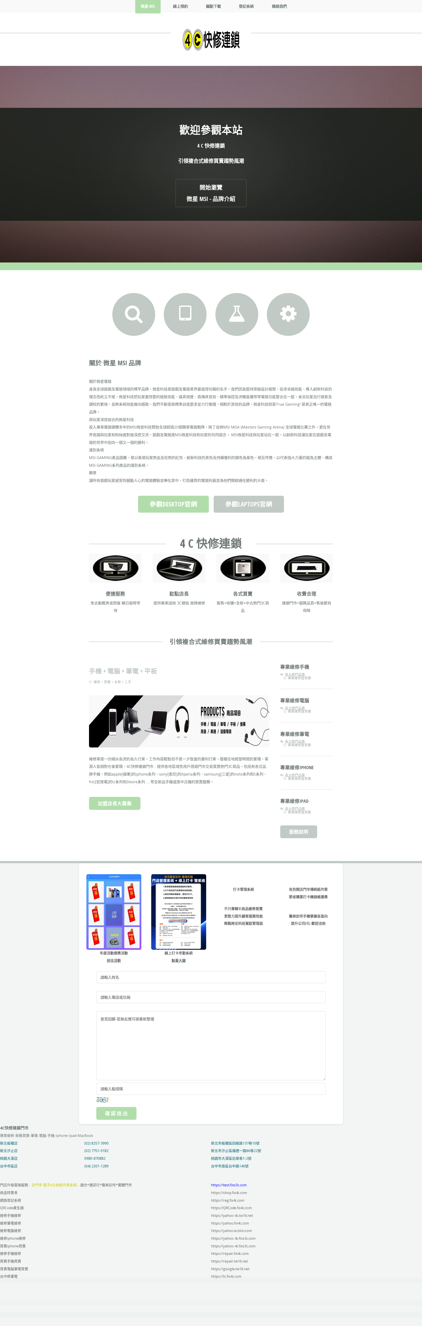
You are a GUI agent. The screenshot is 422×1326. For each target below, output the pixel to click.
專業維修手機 (294, 667)
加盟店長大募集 (115, 803)
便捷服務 (115, 593)
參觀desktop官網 (173, 504)
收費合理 (306, 593)
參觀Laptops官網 (248, 504)
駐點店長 (179, 593)
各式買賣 (243, 593)
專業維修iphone (297, 767)
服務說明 (298, 832)
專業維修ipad (294, 801)
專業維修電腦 (294, 700)
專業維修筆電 (294, 734)
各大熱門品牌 (295, 674)
